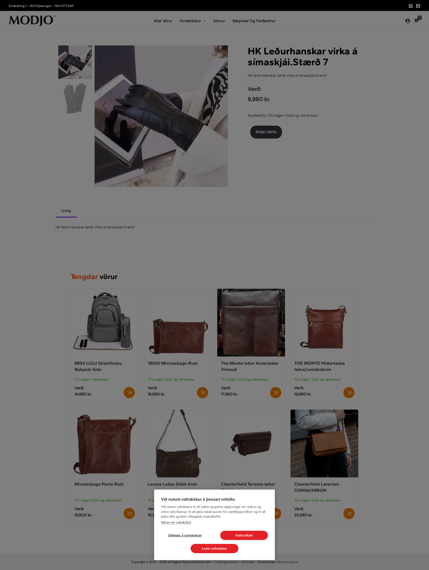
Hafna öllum (244, 535)
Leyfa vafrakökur (214, 548)
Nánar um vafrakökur (176, 522)
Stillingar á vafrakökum (185, 535)
